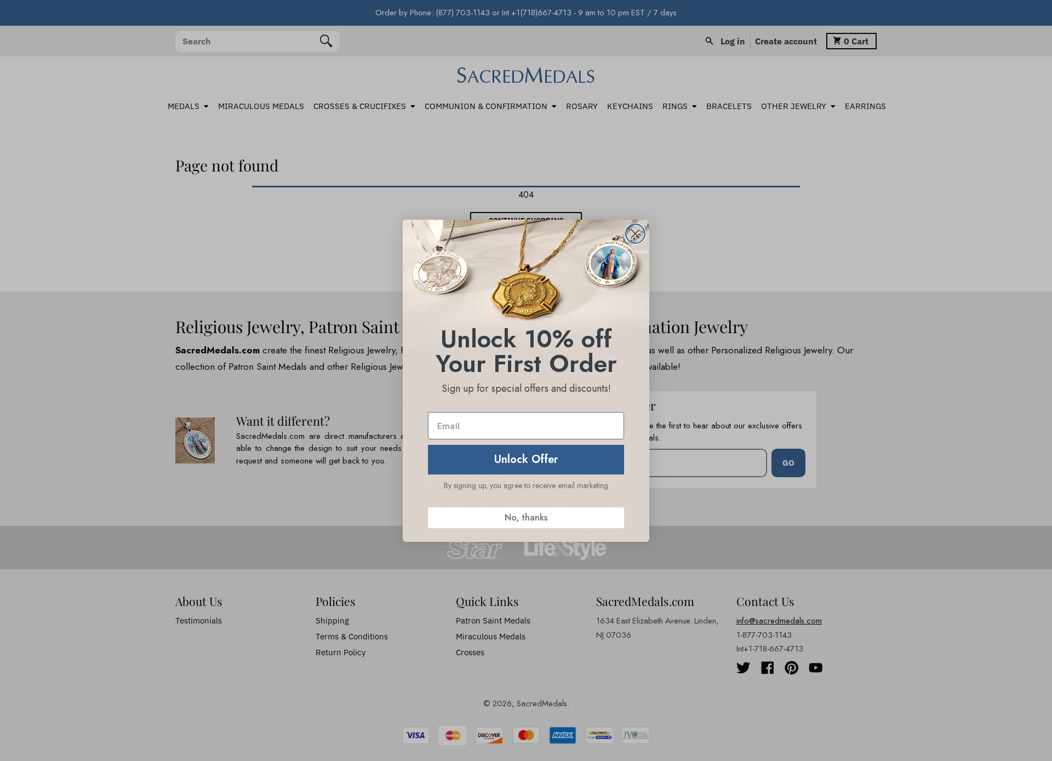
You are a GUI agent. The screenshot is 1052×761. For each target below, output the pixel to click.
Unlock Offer (526, 459)
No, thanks (526, 517)
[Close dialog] (635, 233)
